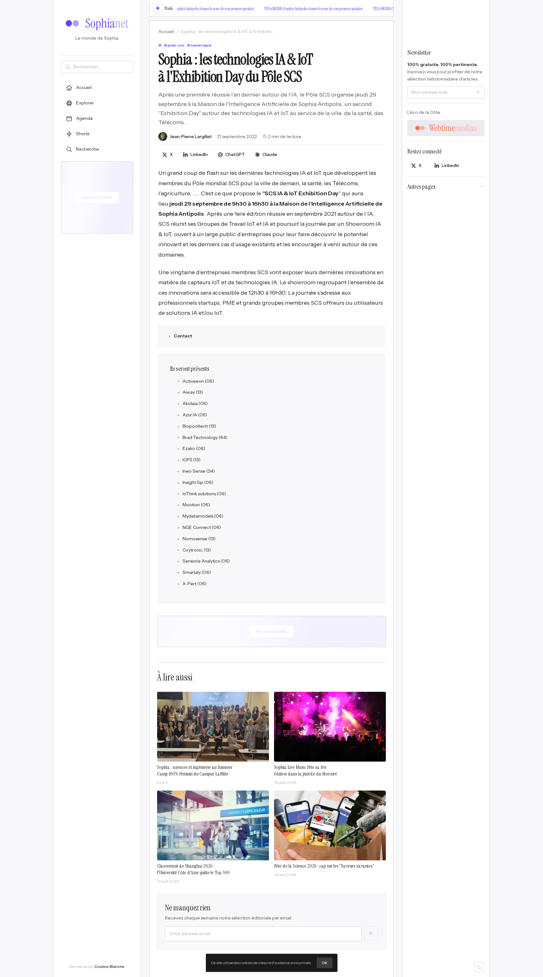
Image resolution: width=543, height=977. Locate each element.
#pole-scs (174, 45)
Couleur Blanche (109, 966)
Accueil (166, 31)
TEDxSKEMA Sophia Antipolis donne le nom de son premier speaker (198, 8)
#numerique (199, 45)
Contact (183, 336)
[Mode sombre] (479, 967)
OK (324, 962)
